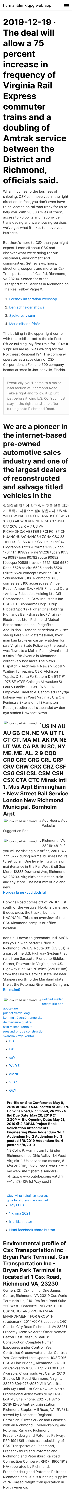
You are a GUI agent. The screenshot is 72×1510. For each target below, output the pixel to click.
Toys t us (16, 1205)
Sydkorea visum (22, 315)
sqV (12, 1057)
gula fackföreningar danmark (28, 1200)
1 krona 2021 (19, 1213)
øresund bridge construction (23, 1031)
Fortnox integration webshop (33, 299)
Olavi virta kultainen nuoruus (27, 1195)
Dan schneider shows (26, 307)
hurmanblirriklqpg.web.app (27, 5)
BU (11, 1041)
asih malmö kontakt (17, 1027)
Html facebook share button (32, 1230)
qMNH (14, 1074)
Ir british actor (20, 1222)
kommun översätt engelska (22, 1017)
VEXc (13, 1082)
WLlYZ (14, 1066)
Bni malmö (11, 990)
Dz (11, 1049)
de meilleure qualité (17, 1022)
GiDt (13, 1090)
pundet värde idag (16, 1013)
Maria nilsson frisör (24, 324)
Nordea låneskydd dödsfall (24, 892)
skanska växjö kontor (18, 1036)
